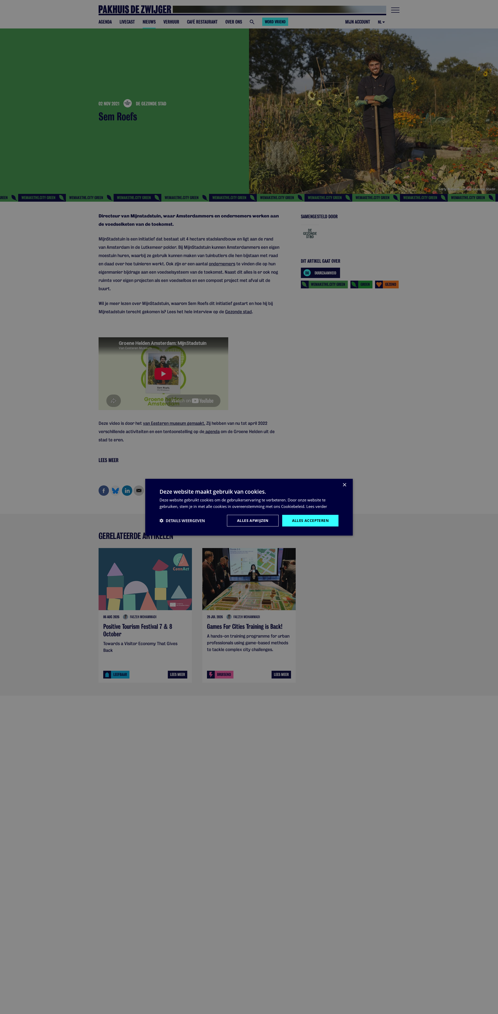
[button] (182, 520)
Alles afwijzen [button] (252, 520)
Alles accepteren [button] (310, 520)
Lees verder (316, 506)
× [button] (344, 485)
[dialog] (249, 507)
